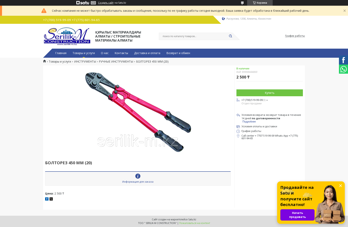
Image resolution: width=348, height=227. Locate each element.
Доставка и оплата (147, 53)
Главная (60, 53)
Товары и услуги (83, 53)
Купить (269, 93)
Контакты (121, 53)
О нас (105, 53)
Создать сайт (106, 2)
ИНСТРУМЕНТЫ (85, 61)
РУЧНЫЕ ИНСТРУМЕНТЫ (116, 61)
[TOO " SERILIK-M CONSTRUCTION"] (67, 36)
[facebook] (47, 199)
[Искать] (230, 36)
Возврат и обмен (178, 53)
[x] (51, 199)
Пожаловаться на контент (194, 223)
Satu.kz (192, 219)
